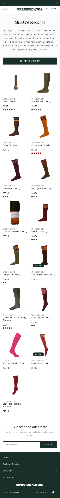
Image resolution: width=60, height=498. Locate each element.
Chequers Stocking (11, 274)
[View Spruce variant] (34, 239)
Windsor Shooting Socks (14, 363)
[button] (6, 9)
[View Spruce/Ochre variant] (7, 196)
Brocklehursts (14, 492)
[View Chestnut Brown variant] (7, 328)
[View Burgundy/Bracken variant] (36, 153)
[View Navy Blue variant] (36, 196)
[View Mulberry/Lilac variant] (3, 196)
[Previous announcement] (4, 3)
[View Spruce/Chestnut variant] (38, 153)
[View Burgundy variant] (32, 239)
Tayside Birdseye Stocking (43, 274)
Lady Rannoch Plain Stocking (12, 405)
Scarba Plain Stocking (41, 101)
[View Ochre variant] (34, 196)
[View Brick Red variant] (34, 109)
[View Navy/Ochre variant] (5, 196)
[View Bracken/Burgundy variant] (3, 282)
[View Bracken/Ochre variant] (5, 109)
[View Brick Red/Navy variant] (12, 109)
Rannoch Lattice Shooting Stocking (14, 318)
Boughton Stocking (11, 188)
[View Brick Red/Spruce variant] (34, 153)
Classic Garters (9, 101)
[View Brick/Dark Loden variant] (7, 109)
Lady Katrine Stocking (41, 317)
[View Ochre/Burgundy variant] (32, 153)
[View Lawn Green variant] (38, 109)
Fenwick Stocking (39, 231)
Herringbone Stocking (41, 188)
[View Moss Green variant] (40, 109)
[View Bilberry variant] (9, 109)
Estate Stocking (10, 145)
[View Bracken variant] (32, 109)
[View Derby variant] (36, 109)
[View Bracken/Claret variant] (3, 109)
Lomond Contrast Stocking (15, 231)
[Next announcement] (56, 3)
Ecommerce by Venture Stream (45, 492)
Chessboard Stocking (41, 145)
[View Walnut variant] (40, 153)
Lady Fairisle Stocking (41, 363)
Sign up (49, 444)
